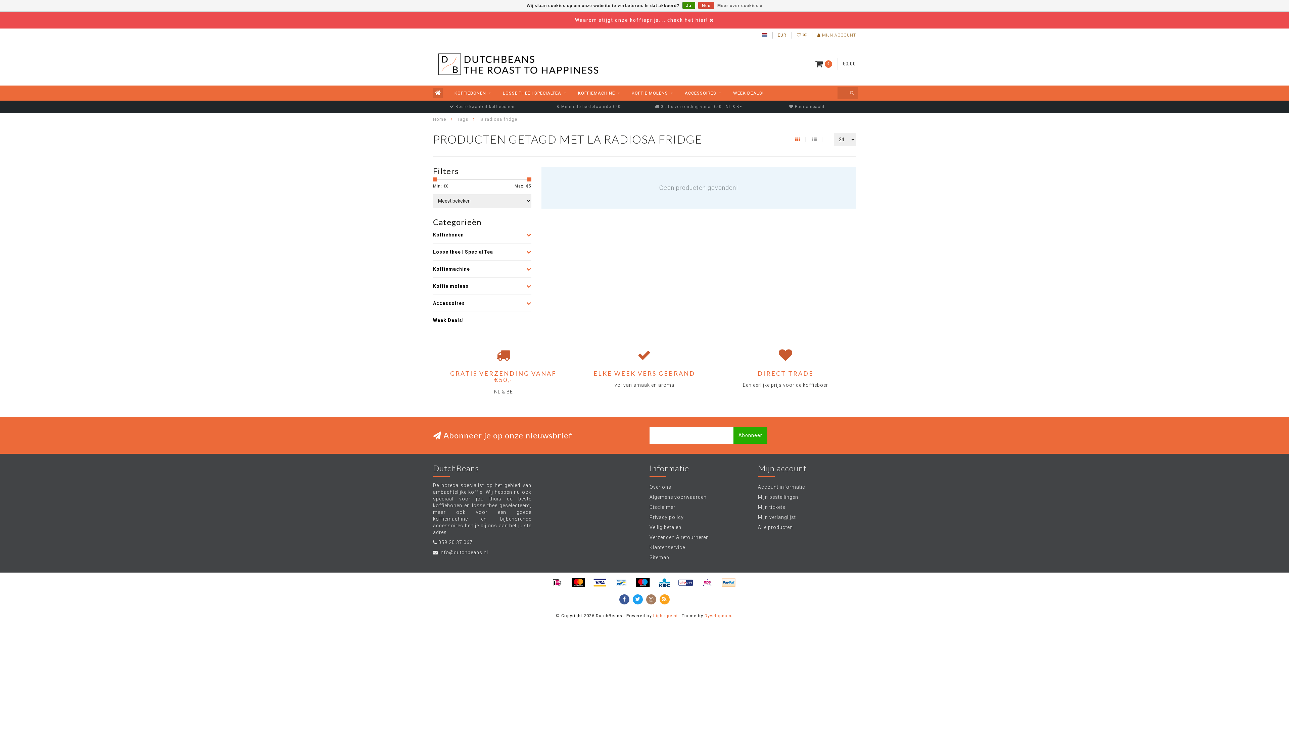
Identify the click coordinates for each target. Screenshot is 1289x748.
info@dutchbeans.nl (463, 552)
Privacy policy (667, 517)
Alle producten (775, 527)
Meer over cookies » (740, 5)
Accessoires (700, 93)
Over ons (660, 487)
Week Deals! (748, 93)
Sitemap (659, 557)
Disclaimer (662, 507)
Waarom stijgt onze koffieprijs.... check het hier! (642, 20)
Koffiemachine (596, 93)
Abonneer (750, 435)
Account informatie (781, 487)
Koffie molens (650, 93)
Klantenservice (667, 547)
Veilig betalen (665, 527)
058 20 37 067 (455, 542)
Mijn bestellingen (778, 497)
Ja (688, 5)
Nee (706, 5)
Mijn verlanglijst (777, 517)
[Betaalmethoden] (556, 583)
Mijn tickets (771, 507)
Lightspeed (665, 615)
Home (439, 119)
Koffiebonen (470, 93)
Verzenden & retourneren (679, 537)
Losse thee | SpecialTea (532, 93)
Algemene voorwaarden (678, 497)
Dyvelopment (719, 615)
